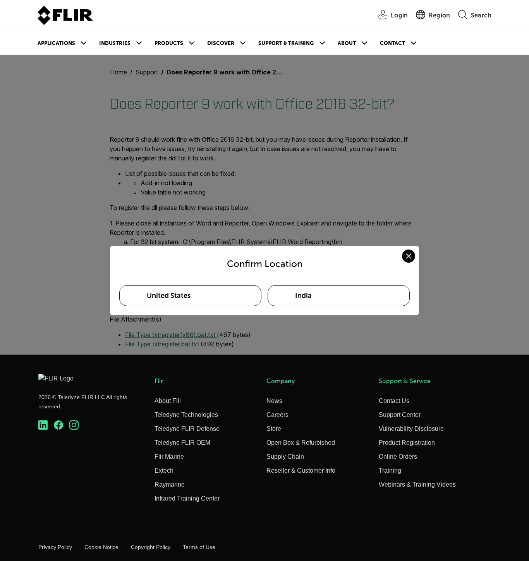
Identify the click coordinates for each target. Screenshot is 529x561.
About (347, 43)
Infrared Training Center (187, 498)
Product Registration (407, 442)
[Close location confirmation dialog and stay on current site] (408, 256)
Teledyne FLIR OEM (182, 442)
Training (390, 470)
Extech (164, 470)
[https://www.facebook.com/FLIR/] (58, 425)
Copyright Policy (150, 547)
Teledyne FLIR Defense (187, 428)
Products (169, 43)
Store (273, 428)
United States (169, 295)
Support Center (400, 414)
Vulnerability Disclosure (411, 428)
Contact (392, 43)
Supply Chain (285, 456)
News (274, 401)
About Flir (168, 401)
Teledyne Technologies (186, 414)
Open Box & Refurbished (300, 442)
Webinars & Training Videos (417, 484)
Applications (56, 43)
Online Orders (398, 456)
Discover (220, 43)
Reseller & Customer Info (300, 470)
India (303, 295)
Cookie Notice (101, 547)
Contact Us (394, 401)
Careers (277, 414)
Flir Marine (169, 456)
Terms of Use (199, 547)
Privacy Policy (55, 547)
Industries (115, 43)
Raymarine (170, 484)
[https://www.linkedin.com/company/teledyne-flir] (43, 425)
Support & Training (286, 43)
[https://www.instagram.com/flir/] (74, 425)
